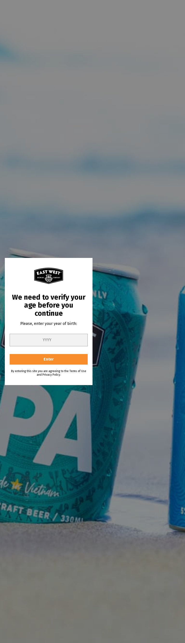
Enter (49, 359)
